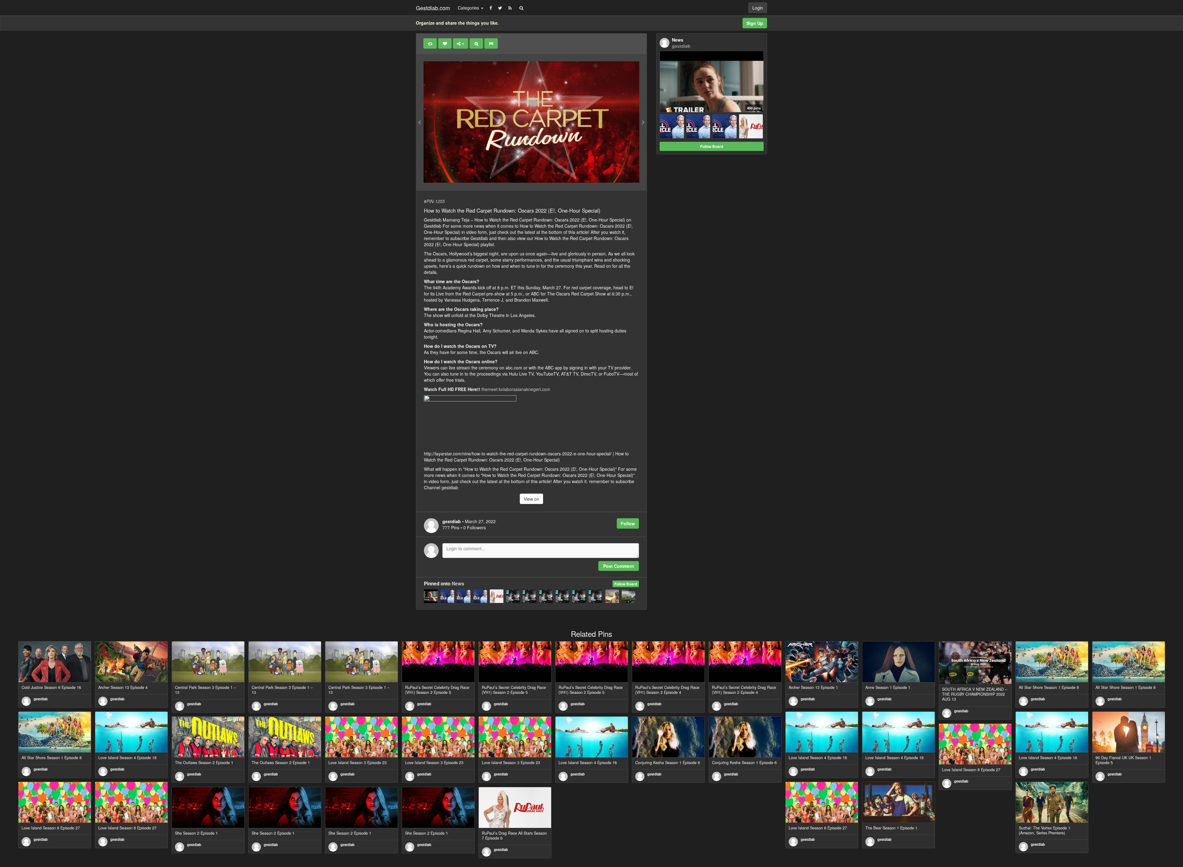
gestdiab (41, 698)
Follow (628, 523)
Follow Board (625, 584)
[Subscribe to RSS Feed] (510, 7)
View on (531, 499)
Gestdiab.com (433, 8)
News (458, 583)
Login (757, 8)
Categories (469, 8)
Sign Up (754, 23)
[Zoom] (476, 43)
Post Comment (618, 566)
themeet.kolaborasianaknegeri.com (516, 389)
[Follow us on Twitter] (500, 7)
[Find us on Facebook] (490, 7)
